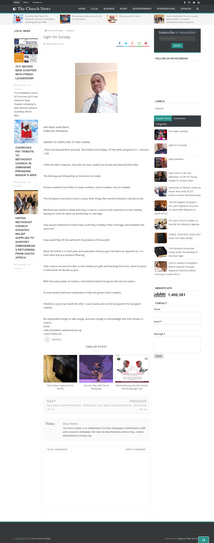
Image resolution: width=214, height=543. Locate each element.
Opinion (57, 339)
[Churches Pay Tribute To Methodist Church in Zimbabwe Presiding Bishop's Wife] (26, 142)
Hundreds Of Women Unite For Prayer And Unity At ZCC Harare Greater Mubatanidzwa (185, 191)
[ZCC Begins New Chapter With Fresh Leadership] (26, 61)
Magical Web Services (189, 538)
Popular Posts (163, 118)
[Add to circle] (189, 2)
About (26, 2)
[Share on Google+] (132, 43)
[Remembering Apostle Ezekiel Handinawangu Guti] (132, 381)
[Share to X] (126, 43)
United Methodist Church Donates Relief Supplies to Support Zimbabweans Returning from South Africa (25, 238)
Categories (161, 123)
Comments (179, 118)
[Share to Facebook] (119, 43)
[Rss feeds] (198, 2)
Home (16, 2)
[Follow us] (194, 2)
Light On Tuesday (178, 145)
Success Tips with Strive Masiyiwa (96, 387)
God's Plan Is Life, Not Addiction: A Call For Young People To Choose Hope (183, 177)
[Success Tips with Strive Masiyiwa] (96, 381)
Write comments (136, 449)
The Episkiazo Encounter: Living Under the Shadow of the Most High (183, 252)
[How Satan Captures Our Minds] (60, 381)
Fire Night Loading (178, 131)
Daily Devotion (176, 159)
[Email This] (139, 43)
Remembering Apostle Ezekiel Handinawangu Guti (132, 387)
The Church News (41, 538)
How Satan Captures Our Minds (60, 387)
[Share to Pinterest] (146, 43)
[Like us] (184, 2)
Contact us (37, 2)
